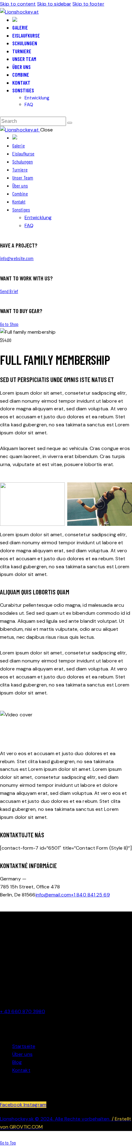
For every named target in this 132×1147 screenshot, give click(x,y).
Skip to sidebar (54, 4)
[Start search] (69, 123)
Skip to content (18, 4)
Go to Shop (9, 324)
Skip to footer (88, 4)
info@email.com (53, 894)
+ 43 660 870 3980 (22, 1011)
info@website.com (17, 258)
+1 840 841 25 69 (90, 894)
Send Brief (9, 291)
